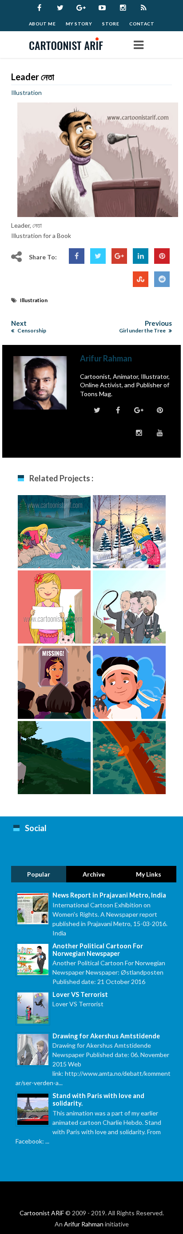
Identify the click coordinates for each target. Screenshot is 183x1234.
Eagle (129, 755)
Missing (54, 680)
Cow (54, 755)
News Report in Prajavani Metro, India (109, 895)
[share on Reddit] (162, 279)
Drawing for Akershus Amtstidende (106, 1036)
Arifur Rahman (83, 1224)
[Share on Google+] (119, 256)
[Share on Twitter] (98, 256)
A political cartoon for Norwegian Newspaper (129, 614)
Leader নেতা (32, 76)
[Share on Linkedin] (140, 256)
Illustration (26, 92)
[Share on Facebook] (76, 256)
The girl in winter (129, 529)
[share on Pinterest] (162, 256)
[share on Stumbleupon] (140, 279)
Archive (94, 874)
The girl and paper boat (54, 534)
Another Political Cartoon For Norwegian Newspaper (97, 949)
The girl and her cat (54, 609)
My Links (148, 874)
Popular (38, 874)
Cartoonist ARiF (42, 1213)
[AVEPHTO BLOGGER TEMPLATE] (69, 44)
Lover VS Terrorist (80, 994)
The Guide (129, 680)
